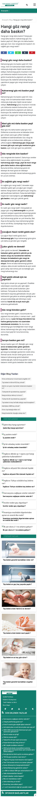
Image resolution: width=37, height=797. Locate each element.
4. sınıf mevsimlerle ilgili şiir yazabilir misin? (17, 787)
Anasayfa (4, 11)
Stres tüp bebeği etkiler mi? (11, 409)
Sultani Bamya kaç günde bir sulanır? (15, 768)
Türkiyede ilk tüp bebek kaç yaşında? (14, 392)
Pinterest (32, 52)
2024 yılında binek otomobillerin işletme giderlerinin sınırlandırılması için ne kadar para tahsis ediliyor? (19, 749)
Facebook (4, 52)
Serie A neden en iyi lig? (11, 734)
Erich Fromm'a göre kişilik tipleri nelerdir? (17, 724)
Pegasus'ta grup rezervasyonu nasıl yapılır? (18, 760)
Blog (11, 20)
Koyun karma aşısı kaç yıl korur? (14, 742)
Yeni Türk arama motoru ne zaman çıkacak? (18, 762)
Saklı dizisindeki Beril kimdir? (13, 773)
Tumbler (25, 52)
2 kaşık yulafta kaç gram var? (13, 722)
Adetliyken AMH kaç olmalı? (11, 406)
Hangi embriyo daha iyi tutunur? (12, 395)
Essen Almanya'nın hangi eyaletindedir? (16, 765)
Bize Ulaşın (6, 705)
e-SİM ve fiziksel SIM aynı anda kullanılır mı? (18, 770)
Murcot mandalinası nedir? (12, 779)
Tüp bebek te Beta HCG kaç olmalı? (13, 382)
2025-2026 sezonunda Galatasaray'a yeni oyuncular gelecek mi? (17, 730)
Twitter (11, 52)
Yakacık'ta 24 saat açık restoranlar (15, 740)
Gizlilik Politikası (8, 697)
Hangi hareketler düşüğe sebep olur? (14, 413)
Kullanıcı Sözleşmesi (9, 699)
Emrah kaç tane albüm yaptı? (13, 784)
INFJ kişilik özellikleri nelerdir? (13, 745)
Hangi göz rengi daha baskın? (22, 20)
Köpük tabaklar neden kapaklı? (13, 776)
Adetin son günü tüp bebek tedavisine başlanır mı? (17, 387)
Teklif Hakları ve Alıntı (10, 702)
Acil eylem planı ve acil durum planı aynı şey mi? (19, 727)
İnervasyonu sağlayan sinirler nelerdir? (16, 719)
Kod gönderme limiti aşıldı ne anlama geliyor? (18, 754)
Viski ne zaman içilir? (10, 737)
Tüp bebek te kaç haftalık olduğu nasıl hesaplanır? (18, 402)
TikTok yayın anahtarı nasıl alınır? (14, 757)
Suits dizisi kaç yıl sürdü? (11, 781)
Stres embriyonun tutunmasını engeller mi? (16, 379)
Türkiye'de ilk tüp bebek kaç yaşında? (14, 399)
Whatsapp (18, 52)
